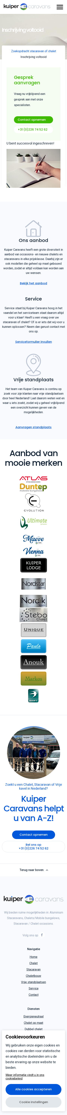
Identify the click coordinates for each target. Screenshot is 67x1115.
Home (33, 957)
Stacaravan (33, 969)
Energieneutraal (33, 1016)
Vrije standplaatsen (33, 982)
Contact (34, 995)
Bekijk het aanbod (33, 283)
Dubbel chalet (33, 1029)
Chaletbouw (33, 976)
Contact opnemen (32, 120)
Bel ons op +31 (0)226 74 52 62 (33, 847)
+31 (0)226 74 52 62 (32, 129)
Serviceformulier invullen (33, 342)
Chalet (33, 963)
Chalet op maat (33, 1023)
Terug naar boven (32, 870)
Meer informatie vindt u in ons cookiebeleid (25, 1076)
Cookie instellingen (33, 1102)
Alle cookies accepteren (33, 1089)
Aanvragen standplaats (33, 427)
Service (34, 988)
